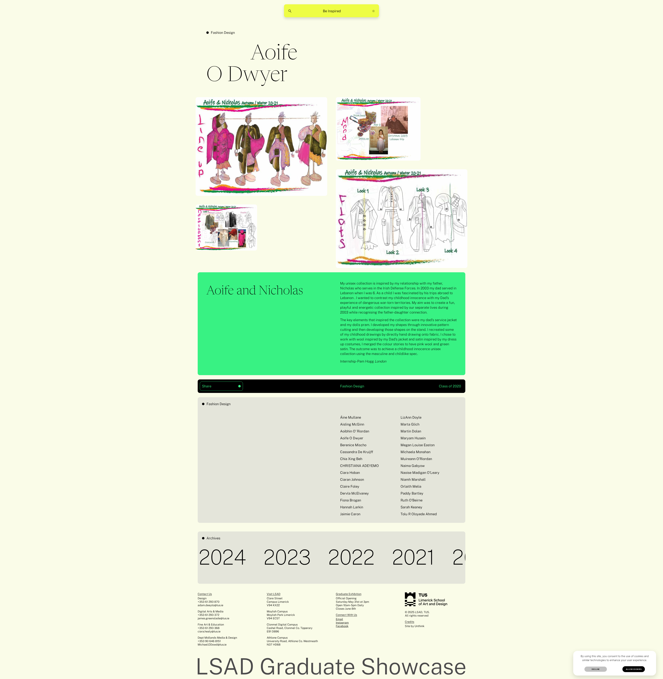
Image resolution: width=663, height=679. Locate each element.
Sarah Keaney (411, 507)
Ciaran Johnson (352, 479)
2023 (261, 557)
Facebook (342, 626)
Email (339, 619)
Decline (596, 669)
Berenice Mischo (353, 445)
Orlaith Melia (411, 486)
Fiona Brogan (350, 500)
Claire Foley (349, 486)
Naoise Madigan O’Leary (420, 473)
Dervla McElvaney (354, 493)
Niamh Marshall (413, 479)
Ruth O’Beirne (411, 500)
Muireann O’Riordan (416, 459)
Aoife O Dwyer (351, 438)
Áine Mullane (350, 417)
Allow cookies (634, 669)
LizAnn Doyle (411, 417)
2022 (325, 557)
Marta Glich (410, 424)
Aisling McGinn (352, 424)
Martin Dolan (411, 431)
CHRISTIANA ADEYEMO (359, 466)
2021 (387, 557)
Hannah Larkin (351, 507)
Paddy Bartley (412, 493)
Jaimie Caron (350, 514)
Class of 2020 (450, 386)
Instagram (342, 622)
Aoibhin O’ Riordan (354, 431)
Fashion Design (223, 33)
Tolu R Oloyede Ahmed (419, 514)
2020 (449, 557)
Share (214, 385)
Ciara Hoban (350, 473)
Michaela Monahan (415, 452)
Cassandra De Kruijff (356, 452)
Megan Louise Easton (418, 445)
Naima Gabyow (413, 466)
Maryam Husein (413, 438)
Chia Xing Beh (351, 459)
